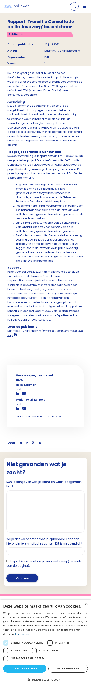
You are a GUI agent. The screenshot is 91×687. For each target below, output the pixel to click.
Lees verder (22, 634)
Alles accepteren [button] (25, 668)
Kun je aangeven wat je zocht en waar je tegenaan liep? (44, 484)
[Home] (16, 6)
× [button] (86, 604)
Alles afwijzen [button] (68, 668)
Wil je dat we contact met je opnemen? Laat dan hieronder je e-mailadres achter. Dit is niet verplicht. (44, 541)
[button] (45, 679)
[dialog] (45, 643)
